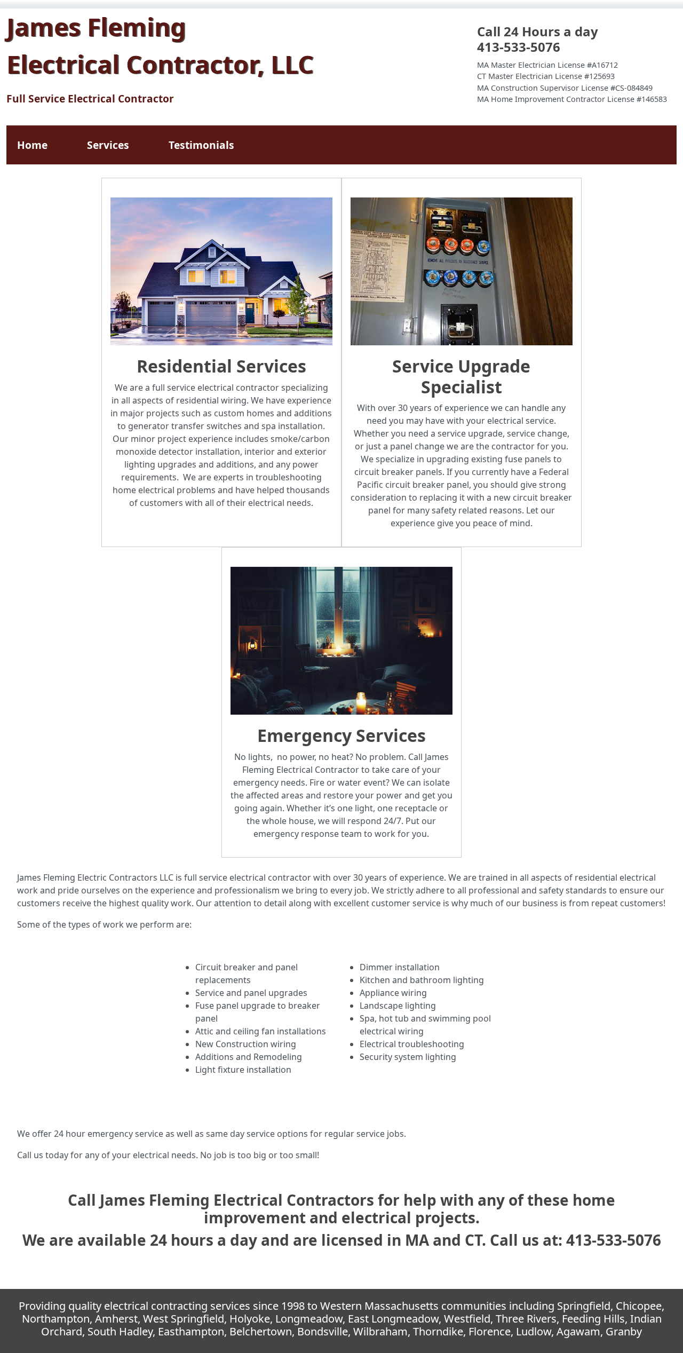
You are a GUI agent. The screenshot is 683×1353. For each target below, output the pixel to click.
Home (32, 144)
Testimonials (201, 144)
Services (108, 144)
